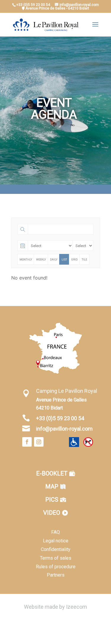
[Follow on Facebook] (27, 442)
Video (51, 512)
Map (51, 486)
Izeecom (76, 607)
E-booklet (51, 473)
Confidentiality (55, 549)
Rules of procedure (55, 566)
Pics (51, 499)
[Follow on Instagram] (39, 442)
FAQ (55, 532)
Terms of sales (55, 558)
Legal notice (55, 541)
